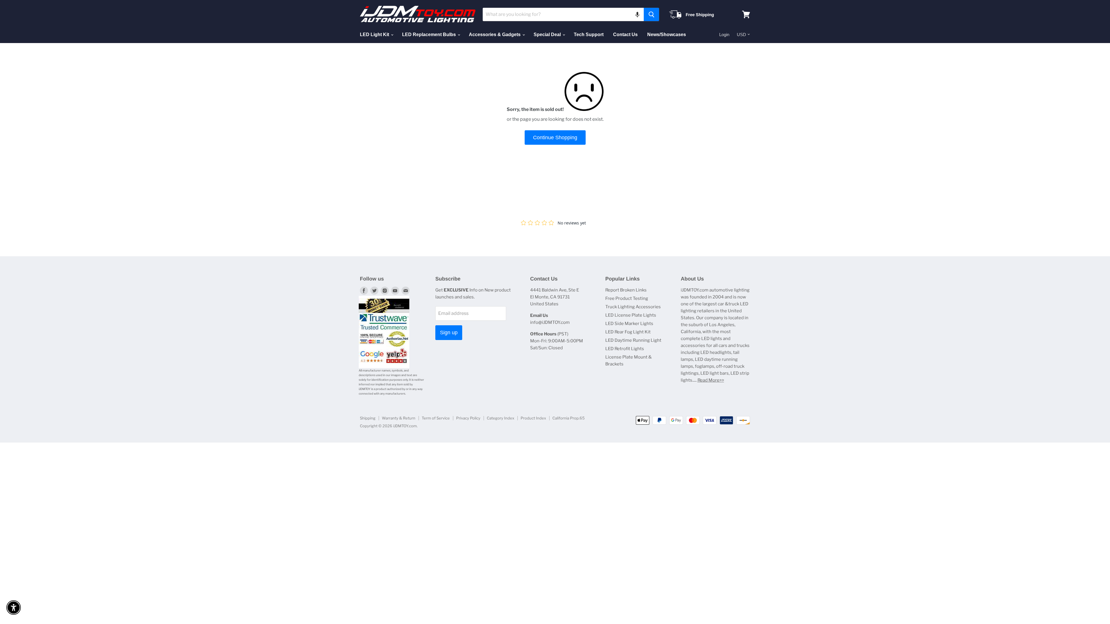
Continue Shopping (555, 137)
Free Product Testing (626, 298)
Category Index (500, 418)
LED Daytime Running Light (633, 340)
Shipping (367, 418)
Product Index (533, 418)
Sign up (449, 332)
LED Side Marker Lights (629, 323)
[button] (637, 14)
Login (724, 34)
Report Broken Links (626, 290)
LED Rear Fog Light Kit (628, 332)
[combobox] (563, 14)
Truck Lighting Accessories (633, 306)
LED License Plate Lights (630, 315)
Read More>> (711, 380)
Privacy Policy (468, 418)
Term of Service (436, 418)
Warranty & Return (398, 418)
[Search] (651, 14)
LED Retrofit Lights (624, 348)
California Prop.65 (568, 418)
